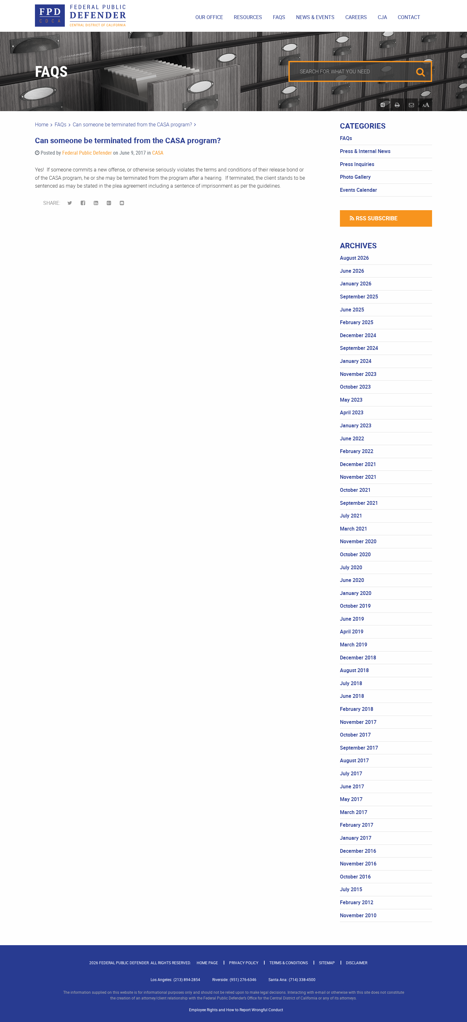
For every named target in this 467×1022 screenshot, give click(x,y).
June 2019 (352, 618)
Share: (52, 202)
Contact (409, 17)
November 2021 (358, 476)
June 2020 (352, 580)
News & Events (315, 17)
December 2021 (358, 464)
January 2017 (355, 837)
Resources (248, 17)
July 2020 (351, 567)
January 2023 (355, 425)
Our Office (209, 17)
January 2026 (355, 283)
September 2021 (359, 502)
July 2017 (351, 773)
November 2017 (358, 721)
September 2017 (359, 747)
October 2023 (355, 386)
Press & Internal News (365, 151)
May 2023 (351, 399)
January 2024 (355, 360)
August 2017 (354, 760)
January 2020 (355, 593)
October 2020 (355, 554)
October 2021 (355, 489)
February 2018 (356, 708)
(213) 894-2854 (186, 979)
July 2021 (351, 515)
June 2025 (352, 309)
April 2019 (351, 631)
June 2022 (352, 438)
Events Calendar (358, 189)
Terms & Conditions (288, 963)
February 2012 (356, 902)
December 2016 (358, 850)
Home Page (207, 963)
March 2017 (353, 812)
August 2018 (354, 670)
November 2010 (358, 915)
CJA (382, 17)
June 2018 (352, 695)
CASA (157, 152)
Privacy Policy (243, 963)
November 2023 (358, 374)
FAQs (279, 17)
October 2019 (355, 605)
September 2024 (359, 347)
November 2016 (358, 863)
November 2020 (358, 541)
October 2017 (355, 734)
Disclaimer (356, 963)
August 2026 (354, 257)
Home (41, 124)
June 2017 (352, 786)
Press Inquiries (357, 164)
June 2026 (352, 270)
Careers (356, 17)
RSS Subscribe (376, 218)
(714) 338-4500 (302, 979)
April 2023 (351, 412)
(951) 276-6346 (243, 979)
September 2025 (359, 296)
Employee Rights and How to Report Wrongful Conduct (236, 1010)
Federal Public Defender (87, 152)
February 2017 (356, 824)
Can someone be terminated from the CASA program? (132, 124)
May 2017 (351, 799)
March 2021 (353, 528)
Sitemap (327, 963)
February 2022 (356, 451)
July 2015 (351, 889)
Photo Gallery (355, 176)
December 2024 (358, 335)
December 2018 (358, 657)
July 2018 (351, 683)
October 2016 (355, 876)
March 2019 (353, 644)
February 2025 (356, 322)
